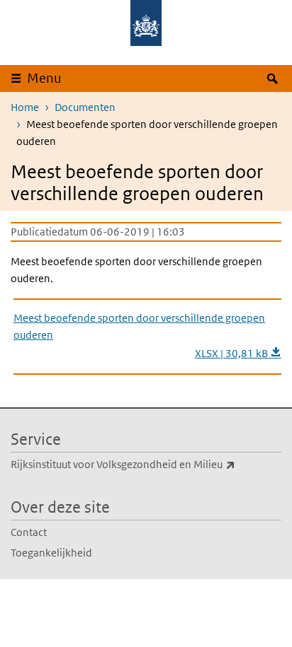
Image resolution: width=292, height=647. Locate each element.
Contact (29, 532)
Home (25, 107)
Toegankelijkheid (51, 552)
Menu (44, 78)
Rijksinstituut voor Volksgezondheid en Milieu (146, 464)
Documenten (85, 107)
